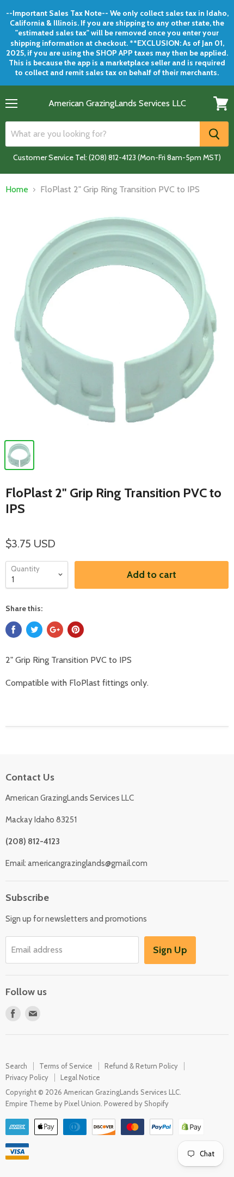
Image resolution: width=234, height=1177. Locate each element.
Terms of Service (66, 1066)
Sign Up (170, 950)
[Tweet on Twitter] (34, 629)
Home (16, 189)
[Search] (214, 134)
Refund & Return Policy (141, 1066)
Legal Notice (80, 1077)
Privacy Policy (26, 1077)
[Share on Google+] (55, 629)
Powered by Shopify (136, 1103)
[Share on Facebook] (13, 629)
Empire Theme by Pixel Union (53, 1103)
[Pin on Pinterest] (75, 629)
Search (16, 1066)
